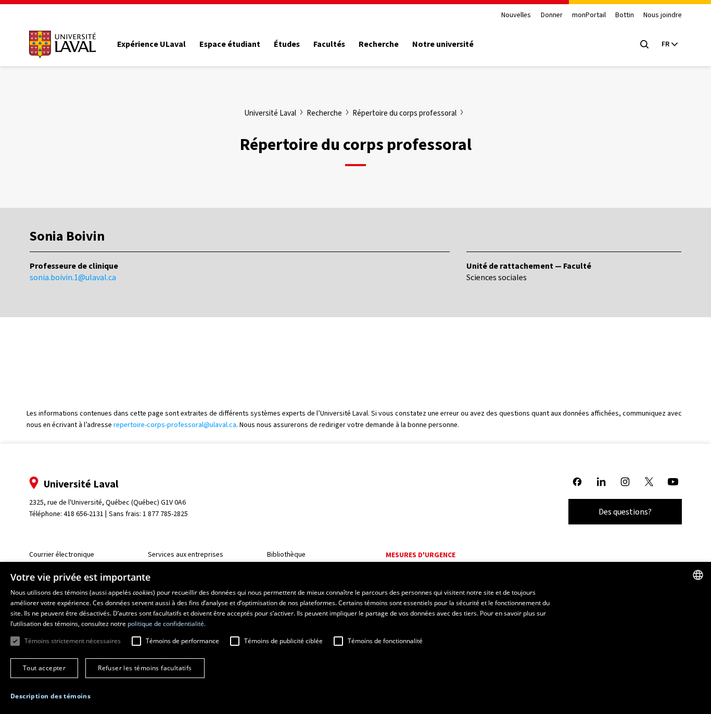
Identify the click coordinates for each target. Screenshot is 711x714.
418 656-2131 (84, 514)
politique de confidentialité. (167, 623)
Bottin (624, 15)
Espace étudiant (229, 44)
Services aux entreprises (185, 554)
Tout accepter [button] (44, 667)
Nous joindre (662, 15)
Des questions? (625, 511)
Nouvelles (516, 15)
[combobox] (698, 575)
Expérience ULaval (151, 44)
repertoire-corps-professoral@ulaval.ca (174, 425)
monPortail (589, 15)
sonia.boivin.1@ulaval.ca (73, 277)
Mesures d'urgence (420, 555)
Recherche (379, 44)
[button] (50, 696)
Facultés (329, 44)
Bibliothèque (286, 554)
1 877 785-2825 (165, 514)
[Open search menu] (644, 44)
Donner (552, 15)
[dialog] (355, 638)
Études (287, 44)
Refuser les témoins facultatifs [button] (145, 667)
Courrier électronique (61, 554)
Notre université (443, 44)
